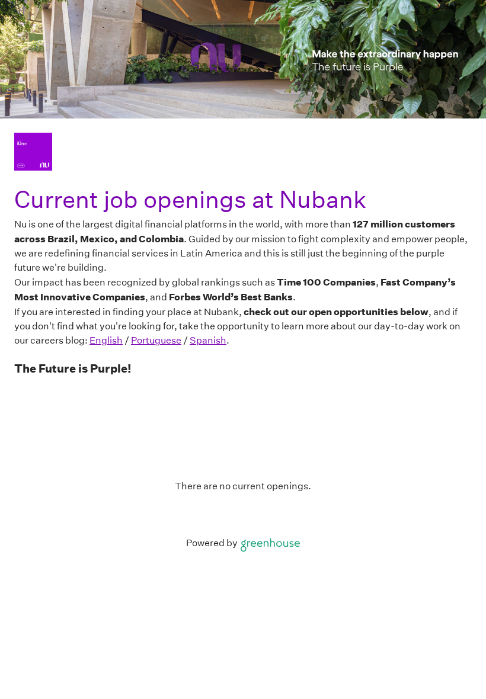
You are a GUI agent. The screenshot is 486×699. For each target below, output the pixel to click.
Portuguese (156, 340)
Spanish (208, 340)
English (106, 340)
